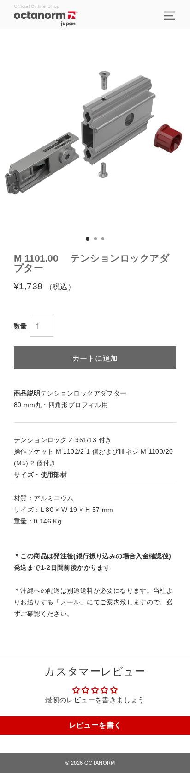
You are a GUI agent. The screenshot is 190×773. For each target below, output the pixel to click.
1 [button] (88, 239)
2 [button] (96, 239)
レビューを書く (95, 725)
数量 (20, 326)
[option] (95, 133)
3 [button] (103, 239)
